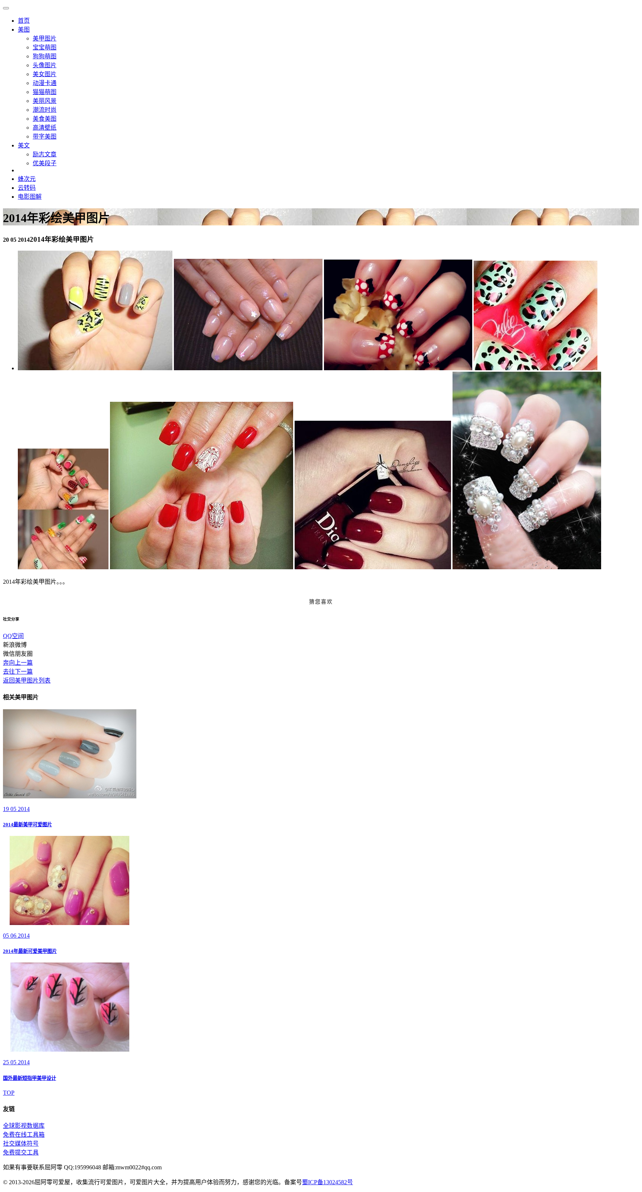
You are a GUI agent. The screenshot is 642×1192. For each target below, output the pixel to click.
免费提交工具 (21, 1152)
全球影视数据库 (24, 1126)
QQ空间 (13, 636)
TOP (8, 1093)
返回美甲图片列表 (27, 680)
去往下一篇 (18, 671)
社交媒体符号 (21, 1143)
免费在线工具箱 (24, 1134)
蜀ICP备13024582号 (327, 1182)
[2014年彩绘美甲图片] (95, 368)
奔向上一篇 (18, 662)
